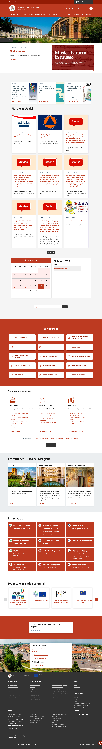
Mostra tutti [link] (51, 445)
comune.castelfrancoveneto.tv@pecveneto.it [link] (19, 736)
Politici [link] (9, 693)
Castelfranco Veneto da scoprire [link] (82, 703)
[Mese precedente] (12, 260)
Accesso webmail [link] (34, 722)
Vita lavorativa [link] (55, 697)
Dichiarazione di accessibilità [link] (59, 726)
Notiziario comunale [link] (79, 707)
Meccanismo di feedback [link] (58, 724)
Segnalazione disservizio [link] (36, 718)
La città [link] (76, 697)
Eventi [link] (75, 701)
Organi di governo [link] (12, 685)
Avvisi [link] (75, 689)
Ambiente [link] (32, 687)
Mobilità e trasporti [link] (57, 689)
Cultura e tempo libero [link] (35, 697)
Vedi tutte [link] (51, 252)
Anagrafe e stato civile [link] (35, 689)
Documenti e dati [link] (12, 697)
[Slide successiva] (96, 599)
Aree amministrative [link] (13, 687)
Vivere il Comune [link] (40, 14)
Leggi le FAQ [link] (33, 714)
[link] (83, 2)
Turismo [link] (54, 695)
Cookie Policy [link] (55, 720)
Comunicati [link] (77, 687)
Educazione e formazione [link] (36, 699)
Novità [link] (24, 14)
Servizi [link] (31, 14)
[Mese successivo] (49, 260)
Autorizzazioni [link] (33, 693)
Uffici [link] (60, 14)
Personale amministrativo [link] (14, 695)
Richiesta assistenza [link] (35, 720)
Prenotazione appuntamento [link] (37, 716)
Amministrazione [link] (15, 14)
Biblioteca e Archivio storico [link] (81, 705)
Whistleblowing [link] (56, 716)
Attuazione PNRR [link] (52, 14)
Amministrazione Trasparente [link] (71, 14)
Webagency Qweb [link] (89, 744)
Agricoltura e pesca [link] (35, 685)
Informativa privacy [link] (57, 718)
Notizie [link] (75, 685)
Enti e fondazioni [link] (12, 691)
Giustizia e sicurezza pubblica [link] (59, 685)
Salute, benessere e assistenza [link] (59, 691)
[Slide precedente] (5, 599)
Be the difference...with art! (62, 269)
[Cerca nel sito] (91, 8)
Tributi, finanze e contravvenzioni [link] (60, 693)
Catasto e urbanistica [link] (35, 695)
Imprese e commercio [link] (57, 687)
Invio (64, 307)
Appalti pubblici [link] (34, 691)
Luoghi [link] (75, 699)
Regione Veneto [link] (12, 2)
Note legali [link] (54, 722)
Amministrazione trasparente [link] (59, 714)
